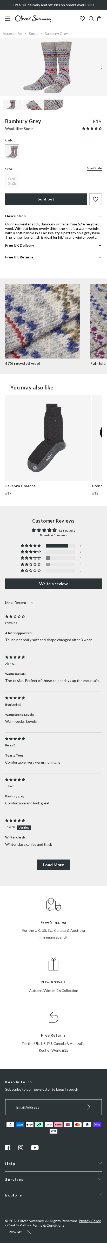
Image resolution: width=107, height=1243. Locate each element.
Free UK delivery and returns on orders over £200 (53, 5)
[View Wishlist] (83, 19)
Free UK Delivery (19, 245)
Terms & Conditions (48, 1225)
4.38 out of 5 (66, 530)
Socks (33, 33)
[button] (92, 128)
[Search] (91, 19)
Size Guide (94, 168)
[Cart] (99, 20)
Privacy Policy (90, 1221)
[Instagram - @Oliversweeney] (20, 1149)
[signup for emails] (89, 1107)
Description (15, 216)
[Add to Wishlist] (95, 199)
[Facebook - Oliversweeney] (7, 1149)
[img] (15, 616)
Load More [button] (53, 864)
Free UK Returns (19, 257)
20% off (15, 1232)
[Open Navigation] (9, 21)
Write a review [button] (53, 583)
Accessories (13, 33)
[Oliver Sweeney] (33, 21)
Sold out (46, 199)
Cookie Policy (18, 1225)
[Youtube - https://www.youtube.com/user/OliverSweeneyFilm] (35, 1149)
